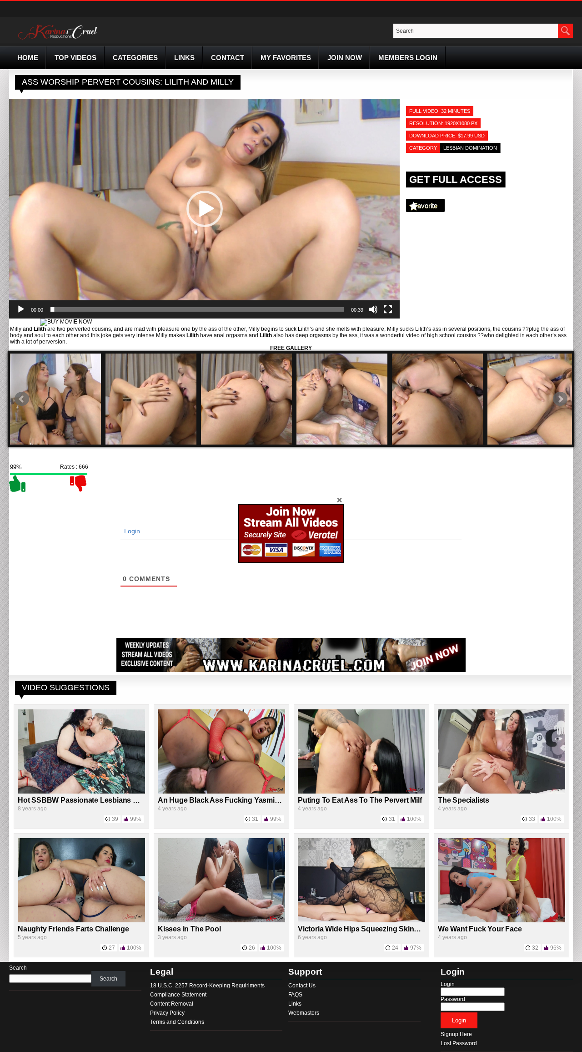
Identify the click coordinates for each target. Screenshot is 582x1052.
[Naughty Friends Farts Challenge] (81, 920)
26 (252, 948)
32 (535, 948)
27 (112, 948)
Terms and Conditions (177, 1022)
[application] (204, 209)
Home (27, 57)
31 (255, 819)
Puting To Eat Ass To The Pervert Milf (360, 800)
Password (453, 999)
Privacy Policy (167, 1013)
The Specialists (463, 800)
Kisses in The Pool (189, 929)
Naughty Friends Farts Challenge (73, 929)
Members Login (407, 57)
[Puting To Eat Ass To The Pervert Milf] (361, 792)
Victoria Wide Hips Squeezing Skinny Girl (367, 929)
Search (18, 968)
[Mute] (373, 309)
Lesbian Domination (470, 148)
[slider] (197, 309)
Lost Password (459, 1043)
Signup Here (456, 1034)
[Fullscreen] (387, 309)
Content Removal (171, 1004)
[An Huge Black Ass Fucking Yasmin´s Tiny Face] (221, 792)
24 (395, 948)
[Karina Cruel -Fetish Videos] (58, 39)
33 (532, 819)
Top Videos (75, 57)
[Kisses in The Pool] (221, 920)
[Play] (20, 309)
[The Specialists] (501, 792)
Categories (135, 57)
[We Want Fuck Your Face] (501, 920)
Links (184, 57)
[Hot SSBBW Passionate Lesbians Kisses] (81, 792)
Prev (22, 399)
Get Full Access (455, 179)
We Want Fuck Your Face (480, 929)
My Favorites (286, 57)
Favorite (425, 205)
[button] (204, 209)
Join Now (344, 57)
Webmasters (303, 1013)
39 (115, 819)
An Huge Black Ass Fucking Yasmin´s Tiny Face (239, 800)
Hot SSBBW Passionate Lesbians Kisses (87, 800)
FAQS (295, 994)
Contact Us (302, 985)
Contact (227, 57)
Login (131, 531)
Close (339, 499)
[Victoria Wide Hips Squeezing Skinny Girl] (361, 920)
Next (560, 399)
